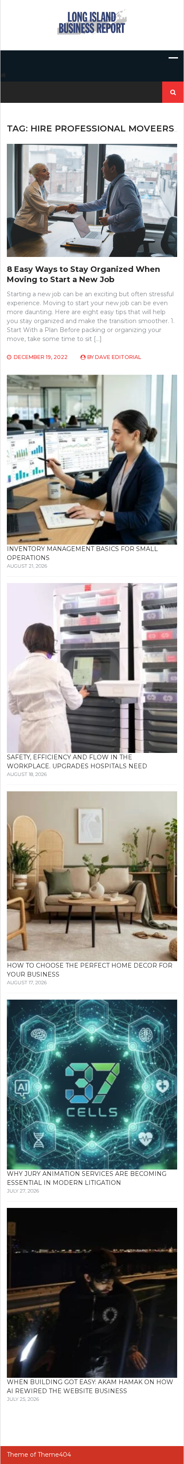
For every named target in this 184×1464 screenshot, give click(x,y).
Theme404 (54, 1454)
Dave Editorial (118, 357)
